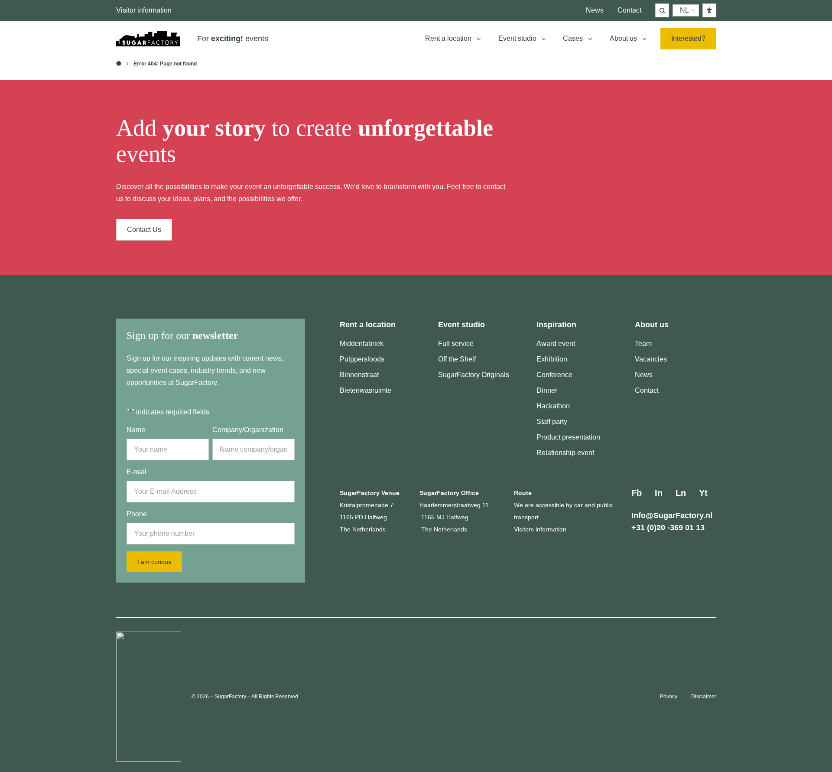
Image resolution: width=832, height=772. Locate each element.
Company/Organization (247, 429)
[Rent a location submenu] (479, 38)
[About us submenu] (644, 38)
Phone (137, 514)
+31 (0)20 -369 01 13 (668, 527)
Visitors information (540, 529)
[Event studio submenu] (544, 38)
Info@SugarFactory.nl (671, 515)
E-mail (138, 472)
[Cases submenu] (590, 38)
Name (138, 429)
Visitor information (144, 10)
